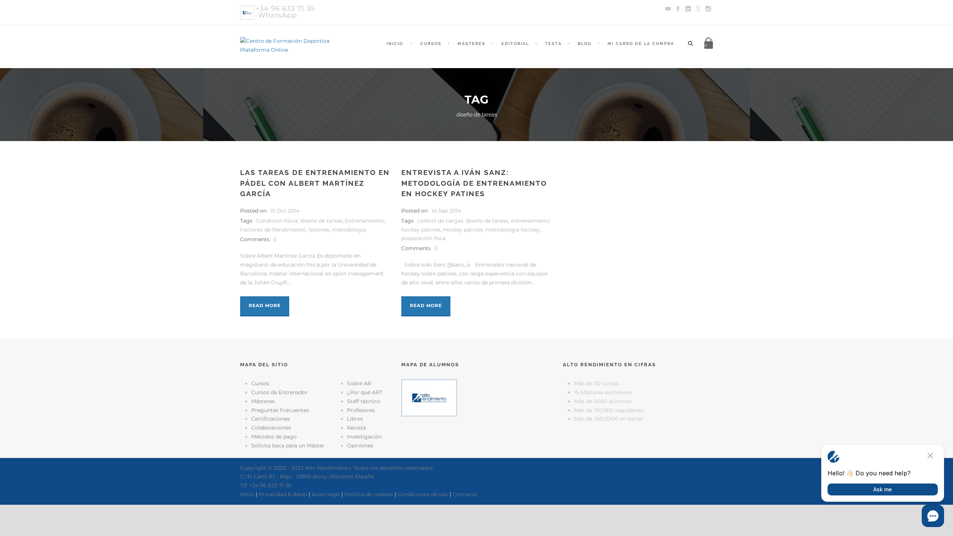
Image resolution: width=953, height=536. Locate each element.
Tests (553, 43)
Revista (356, 427)
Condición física (276, 220)
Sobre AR (359, 383)
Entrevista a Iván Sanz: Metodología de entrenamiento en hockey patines (474, 183)
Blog (585, 43)
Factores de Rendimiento (273, 229)
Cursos (431, 43)
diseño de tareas (321, 220)
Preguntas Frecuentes (280, 410)
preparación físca (423, 238)
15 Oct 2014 (284, 210)
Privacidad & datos (283, 494)
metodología (349, 229)
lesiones (319, 229)
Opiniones (360, 445)
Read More (265, 305)
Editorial (515, 43)
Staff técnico (363, 401)
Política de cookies (368, 494)
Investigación (364, 436)
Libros (355, 418)
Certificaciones (270, 418)
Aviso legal (326, 494)
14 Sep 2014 (446, 210)
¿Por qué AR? (364, 392)
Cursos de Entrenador (279, 392)
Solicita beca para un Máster (288, 445)
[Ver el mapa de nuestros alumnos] (429, 397)
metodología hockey (512, 229)
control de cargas (440, 220)
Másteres (471, 43)
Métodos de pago (274, 436)
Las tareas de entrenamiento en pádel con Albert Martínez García (315, 183)
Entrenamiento (365, 220)
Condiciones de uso (423, 494)
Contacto (465, 494)
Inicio (394, 43)
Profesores (361, 410)
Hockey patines (463, 229)
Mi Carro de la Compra (641, 43)
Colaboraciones (271, 427)
